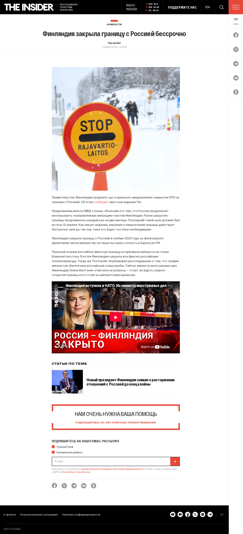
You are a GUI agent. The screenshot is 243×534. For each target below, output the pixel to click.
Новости (114, 25)
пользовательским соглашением (96, 469)
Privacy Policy (68, 472)
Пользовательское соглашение (39, 514)
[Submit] (174, 461)
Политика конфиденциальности (81, 514)
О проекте (10, 514)
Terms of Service (82, 472)
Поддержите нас (182, 7)
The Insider (114, 42)
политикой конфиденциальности (128, 469)
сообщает (101, 202)
